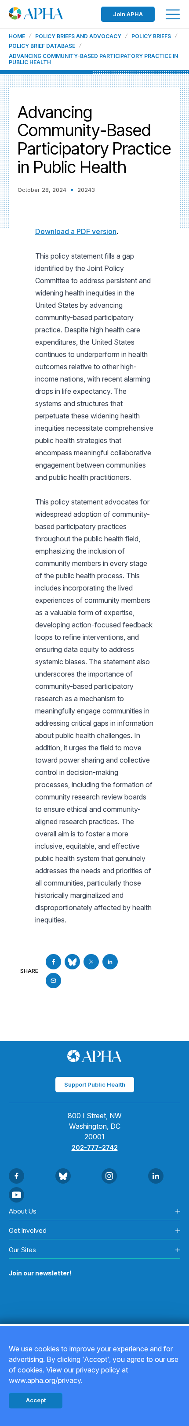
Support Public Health (94, 1084)
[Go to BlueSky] (72, 961)
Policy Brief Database (42, 46)
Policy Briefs (151, 36)
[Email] (53, 980)
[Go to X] (91, 961)
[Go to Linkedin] (110, 961)
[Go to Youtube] (16, 1195)
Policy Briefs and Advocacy (78, 36)
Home (17, 36)
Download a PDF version (75, 231)
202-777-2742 (95, 1147)
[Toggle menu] (172, 14)
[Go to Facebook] (53, 961)
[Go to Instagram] (109, 1176)
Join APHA (128, 14)
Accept (36, 1400)
